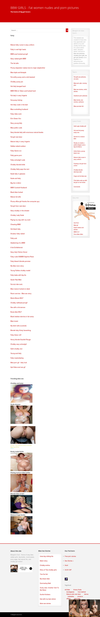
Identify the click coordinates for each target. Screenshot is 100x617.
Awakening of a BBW (17, 243)
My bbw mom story (17, 266)
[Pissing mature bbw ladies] (21, 491)
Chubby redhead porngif (18, 303)
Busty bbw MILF (16, 312)
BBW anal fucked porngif (19, 54)
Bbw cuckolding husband (19, 109)
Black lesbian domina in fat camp (22, 316)
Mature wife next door (73, 594)
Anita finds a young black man (79, 152)
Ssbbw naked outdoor (18, 146)
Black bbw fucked (16, 192)
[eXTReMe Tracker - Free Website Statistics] (66, 580)
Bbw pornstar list (78, 106)
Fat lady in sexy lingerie (18, 95)
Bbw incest (14, 321)
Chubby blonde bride (17, 164)
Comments (77, 187)
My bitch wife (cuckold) (18, 326)
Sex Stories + (69, 561)
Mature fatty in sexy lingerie (20, 141)
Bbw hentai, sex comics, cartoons (79, 101)
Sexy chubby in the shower (19, 210)
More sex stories (45, 603)
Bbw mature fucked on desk (20, 289)
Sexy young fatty (16, 123)
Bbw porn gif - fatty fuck (18, 362)
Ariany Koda (77, 589)
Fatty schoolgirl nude (17, 160)
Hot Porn (76, 223)
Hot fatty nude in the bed (19, 105)
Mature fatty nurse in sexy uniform (22, 45)
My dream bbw (45, 579)
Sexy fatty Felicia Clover (18, 252)
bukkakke (71, 596)
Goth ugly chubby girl (80, 126)
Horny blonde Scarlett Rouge (20, 339)
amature (80, 596)
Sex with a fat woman (17, 307)
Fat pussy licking (16, 100)
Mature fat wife (15, 197)
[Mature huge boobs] (21, 534)
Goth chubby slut (16, 349)
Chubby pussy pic (16, 81)
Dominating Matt (45, 583)
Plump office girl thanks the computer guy (24, 201)
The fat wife (14, 63)
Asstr (66, 565)
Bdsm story (43, 561)
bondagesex (70, 592)
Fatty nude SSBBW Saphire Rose (22, 256)
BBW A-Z (76, 232)
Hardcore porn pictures (80, 96)
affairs (68, 598)
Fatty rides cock (16, 114)
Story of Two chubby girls (48, 570)
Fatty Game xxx (15, 151)
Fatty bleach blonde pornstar (20, 261)
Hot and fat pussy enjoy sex (79, 131)
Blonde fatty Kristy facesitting (20, 330)
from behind (82, 592)
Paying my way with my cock (20, 220)
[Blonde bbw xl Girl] (21, 513)
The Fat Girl (44, 574)
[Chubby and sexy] (21, 402)
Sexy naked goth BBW (18, 58)
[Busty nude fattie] (21, 470)
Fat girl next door (16, 137)
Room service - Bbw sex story (20, 293)
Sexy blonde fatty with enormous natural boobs (26, 132)
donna (86, 594)
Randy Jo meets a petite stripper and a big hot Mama (79, 145)
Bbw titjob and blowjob (18, 72)
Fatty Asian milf (15, 335)
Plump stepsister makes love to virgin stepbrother (27, 68)
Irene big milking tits (46, 556)
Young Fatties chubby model (20, 270)
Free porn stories (70, 556)
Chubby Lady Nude (17, 215)
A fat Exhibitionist (16, 247)
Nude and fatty (15, 178)
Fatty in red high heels (18, 49)
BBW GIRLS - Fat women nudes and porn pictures (44, 8)
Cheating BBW (15, 224)
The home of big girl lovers (20, 12)
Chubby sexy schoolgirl (18, 344)
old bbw (67, 589)
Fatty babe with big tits (18, 275)
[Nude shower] (21, 423)
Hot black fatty (15, 229)
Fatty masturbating (16, 358)
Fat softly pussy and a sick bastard (22, 77)
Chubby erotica (45, 565)
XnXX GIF (68, 570)
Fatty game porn (16, 155)
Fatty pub (13, 238)
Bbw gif (76, 225)
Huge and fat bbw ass (80, 176)
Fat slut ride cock (16, 284)
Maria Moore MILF (16, 298)
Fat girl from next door (18, 206)
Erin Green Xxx (15, 118)
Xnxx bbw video (78, 234)
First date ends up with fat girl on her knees (80, 181)
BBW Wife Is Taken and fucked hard (23, 91)
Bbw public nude (16, 128)
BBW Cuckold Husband (18, 187)
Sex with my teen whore (48, 599)
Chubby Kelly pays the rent (19, 169)
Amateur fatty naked (17, 233)
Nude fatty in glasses (17, 174)
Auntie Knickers (45, 594)
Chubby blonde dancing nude (78, 171)
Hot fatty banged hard (18, 86)
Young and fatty (15, 353)
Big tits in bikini (15, 183)
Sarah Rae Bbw (15, 279)
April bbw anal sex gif (17, 367)
